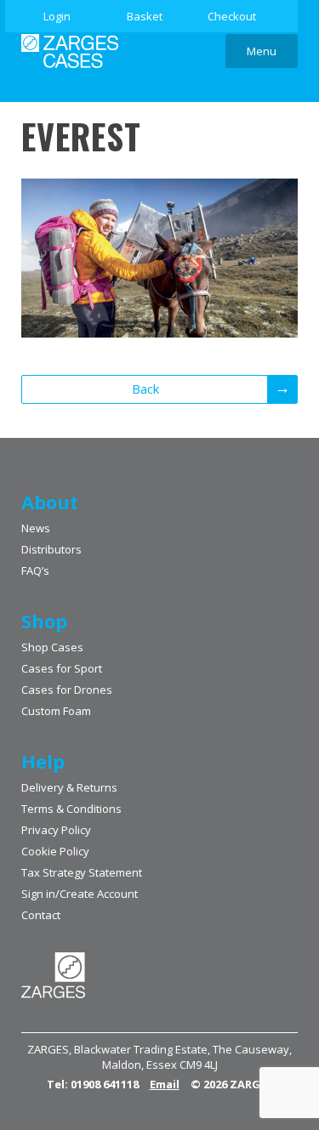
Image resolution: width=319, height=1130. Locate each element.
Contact (40, 915)
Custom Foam (56, 710)
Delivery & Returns (69, 787)
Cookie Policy (55, 851)
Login (57, 16)
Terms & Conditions (71, 808)
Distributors (51, 549)
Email (164, 1084)
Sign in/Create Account (79, 893)
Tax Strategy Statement (81, 872)
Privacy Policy (56, 830)
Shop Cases (52, 647)
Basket (144, 16)
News (35, 528)
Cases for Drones (66, 689)
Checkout (232, 16)
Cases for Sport (61, 668)
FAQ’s (35, 570)
